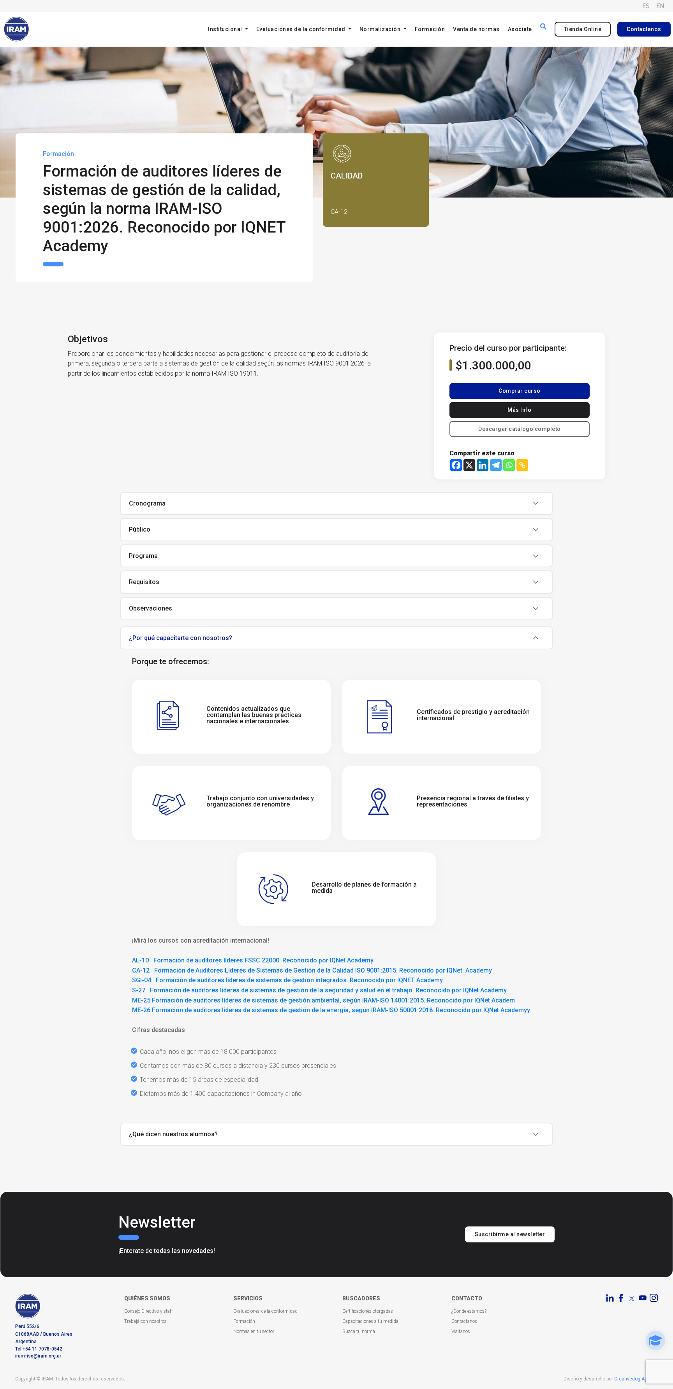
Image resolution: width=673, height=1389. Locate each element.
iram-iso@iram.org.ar (38, 1356)
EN (660, 6)
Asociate (520, 29)
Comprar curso (520, 391)
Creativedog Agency (636, 1379)
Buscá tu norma (358, 1331)
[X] (469, 465)
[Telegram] (496, 465)
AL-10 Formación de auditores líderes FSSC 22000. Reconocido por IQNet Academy (252, 960)
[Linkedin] (482, 465)
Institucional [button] (225, 29)
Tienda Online (583, 29)
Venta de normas (476, 29)
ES (646, 6)
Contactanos (644, 29)
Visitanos (460, 1331)
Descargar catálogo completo (519, 429)
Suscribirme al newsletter (510, 1234)
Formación (430, 29)
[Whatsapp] (509, 465)
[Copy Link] (522, 465)
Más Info (519, 410)
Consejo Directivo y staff (148, 1311)
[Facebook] (456, 465)
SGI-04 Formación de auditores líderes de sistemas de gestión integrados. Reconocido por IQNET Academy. (288, 980)
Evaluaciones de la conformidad (265, 1311)
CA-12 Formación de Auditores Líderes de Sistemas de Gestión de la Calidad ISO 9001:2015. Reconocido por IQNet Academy (312, 970)
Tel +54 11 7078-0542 (38, 1349)
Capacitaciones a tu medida (370, 1321)
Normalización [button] (380, 29)
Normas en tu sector (253, 1331)
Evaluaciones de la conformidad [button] (301, 29)
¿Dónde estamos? (468, 1311)
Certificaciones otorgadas (367, 1311)
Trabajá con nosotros (145, 1321)
